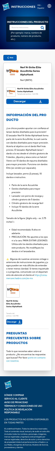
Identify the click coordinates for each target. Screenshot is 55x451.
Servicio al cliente (15, 398)
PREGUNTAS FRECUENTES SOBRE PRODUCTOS (23, 338)
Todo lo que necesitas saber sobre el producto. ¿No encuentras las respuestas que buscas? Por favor (26, 354)
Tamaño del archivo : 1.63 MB (27, 94)
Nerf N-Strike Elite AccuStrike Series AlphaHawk (30, 71)
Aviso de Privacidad (16, 402)
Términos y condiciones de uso (23, 406)
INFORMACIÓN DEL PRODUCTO (26, 117)
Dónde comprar (14, 395)
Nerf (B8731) (26, 80)
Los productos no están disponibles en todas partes (26, 421)
